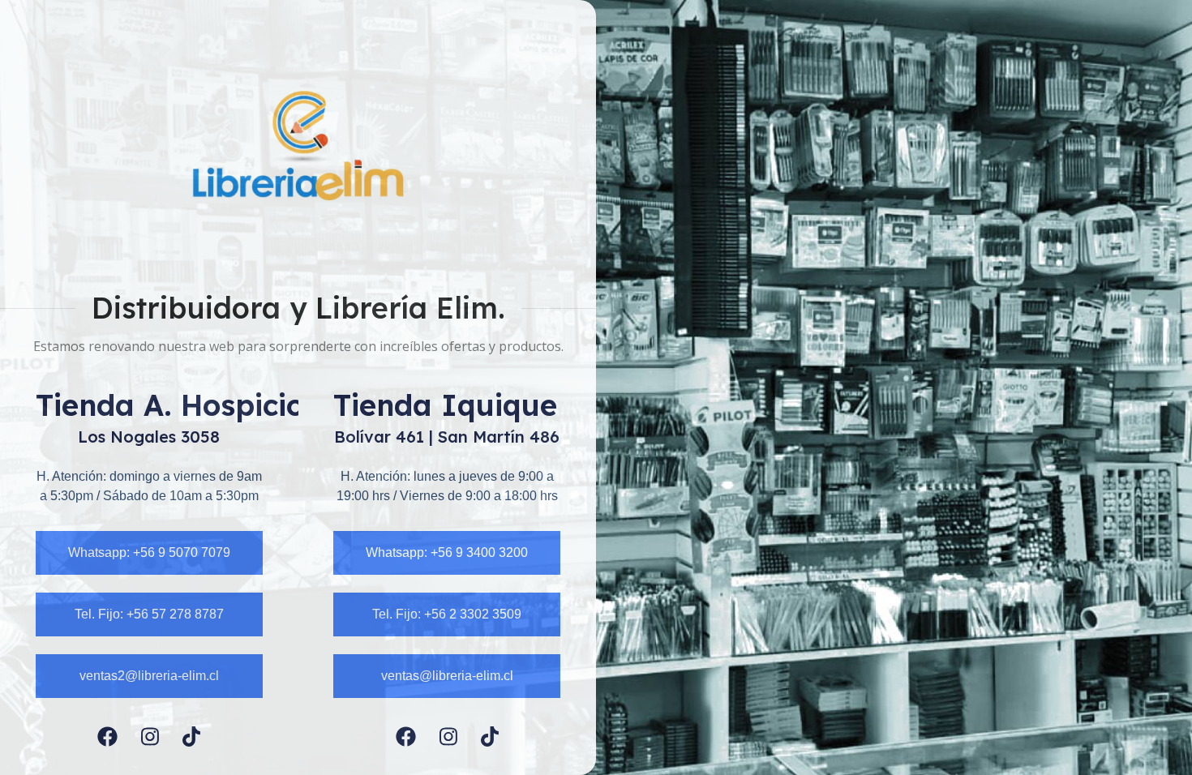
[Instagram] (150, 736)
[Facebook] (107, 736)
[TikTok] (191, 736)
